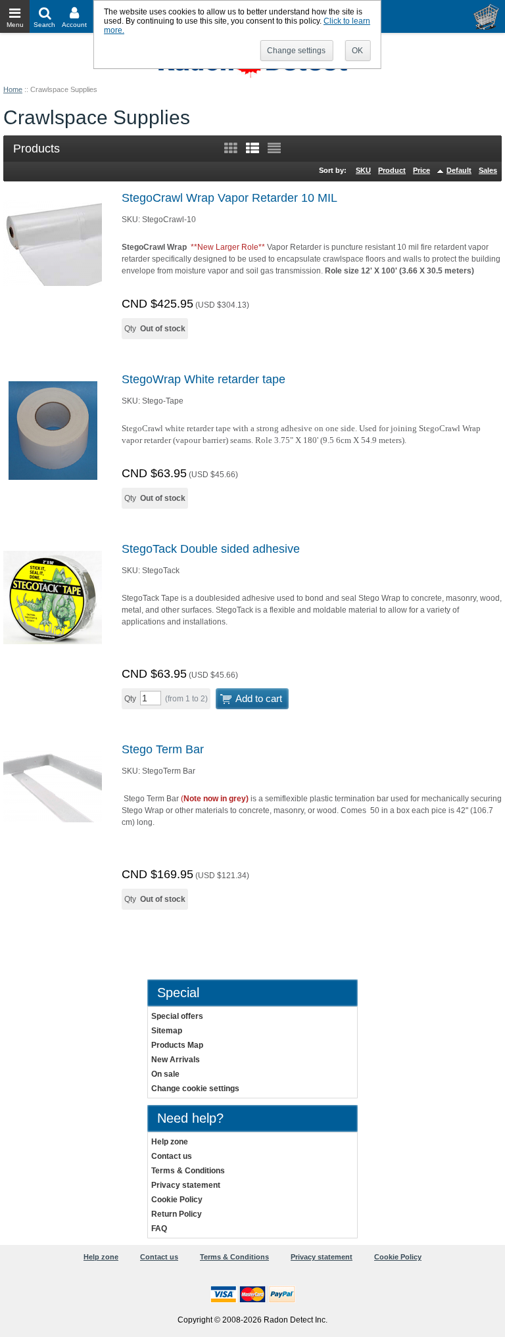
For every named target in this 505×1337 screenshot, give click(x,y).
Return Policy (176, 1214)
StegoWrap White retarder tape (203, 379)
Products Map (177, 1045)
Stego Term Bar (163, 749)
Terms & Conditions (188, 1170)
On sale (165, 1074)
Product (392, 170)
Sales (488, 170)
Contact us (171, 1156)
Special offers (177, 1016)
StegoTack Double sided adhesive (211, 548)
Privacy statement (185, 1185)
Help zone (169, 1141)
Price (421, 170)
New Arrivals (175, 1059)
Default (458, 170)
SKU (363, 170)
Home (12, 89)
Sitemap (166, 1030)
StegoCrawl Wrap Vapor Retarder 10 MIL (229, 197)
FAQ (159, 1228)
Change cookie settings (195, 1088)
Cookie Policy (177, 1199)
